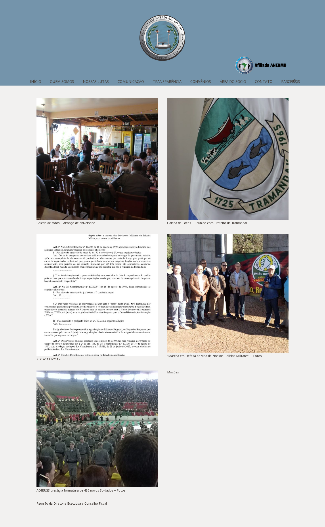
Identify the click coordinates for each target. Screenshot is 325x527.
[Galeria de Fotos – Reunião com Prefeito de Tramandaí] (228, 159)
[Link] (162, 39)
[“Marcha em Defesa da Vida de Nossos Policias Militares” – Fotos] (228, 293)
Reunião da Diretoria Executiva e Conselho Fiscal (71, 503)
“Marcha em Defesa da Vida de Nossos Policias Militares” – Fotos (214, 356)
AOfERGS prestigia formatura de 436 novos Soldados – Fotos (80, 490)
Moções (173, 372)
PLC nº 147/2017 (48, 359)
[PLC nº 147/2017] (97, 295)
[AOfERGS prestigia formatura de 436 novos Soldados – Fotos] (97, 429)
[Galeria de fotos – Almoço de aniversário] (97, 159)
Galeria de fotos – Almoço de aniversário (65, 223)
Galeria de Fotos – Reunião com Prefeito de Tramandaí (207, 223)
